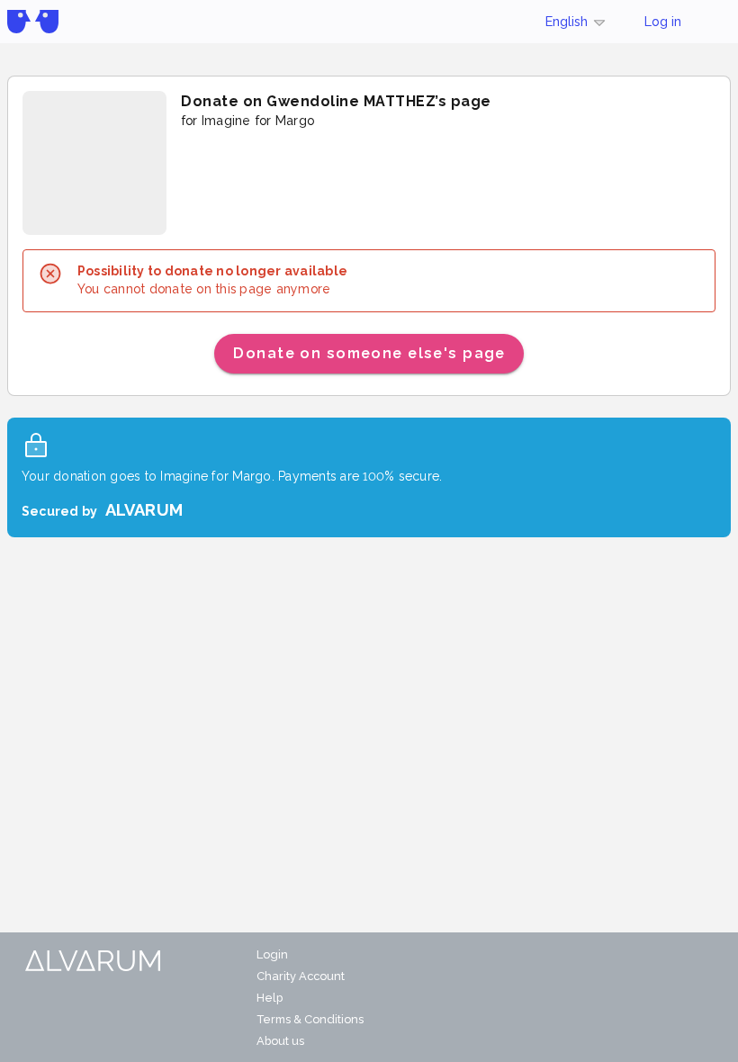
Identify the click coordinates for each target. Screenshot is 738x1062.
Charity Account (300, 976)
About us (280, 1041)
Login (272, 954)
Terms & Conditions (310, 1019)
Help (269, 997)
